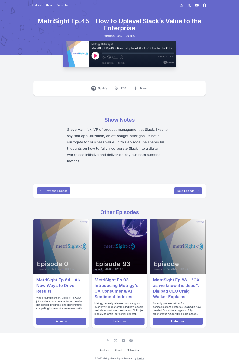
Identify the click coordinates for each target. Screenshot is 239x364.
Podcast (36, 5)
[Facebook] (204, 5)
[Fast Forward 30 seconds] (121, 57)
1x (115, 57)
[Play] (95, 56)
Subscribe (62, 5)
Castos (140, 358)
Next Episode (185, 191)
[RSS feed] (181, 5)
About (49, 5)
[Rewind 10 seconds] (109, 57)
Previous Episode (56, 191)
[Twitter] (189, 5)
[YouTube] (197, 5)
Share (121, 62)
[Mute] (104, 57)
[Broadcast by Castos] (168, 62)
